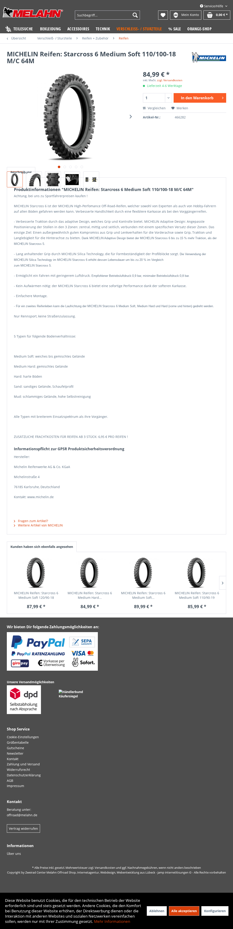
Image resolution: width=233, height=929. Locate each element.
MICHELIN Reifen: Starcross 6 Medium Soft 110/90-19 (197, 595)
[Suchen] (135, 15)
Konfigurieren (215, 911)
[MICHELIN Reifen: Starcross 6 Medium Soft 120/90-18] (36, 573)
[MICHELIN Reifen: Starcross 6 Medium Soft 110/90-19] (197, 573)
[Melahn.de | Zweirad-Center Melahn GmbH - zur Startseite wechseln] (33, 15)
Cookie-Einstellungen (23, 737)
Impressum (15, 786)
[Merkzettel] (163, 15)
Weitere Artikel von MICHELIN (40, 525)
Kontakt (12, 759)
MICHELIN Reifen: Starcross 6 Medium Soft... (143, 595)
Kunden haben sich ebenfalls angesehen (41, 546)
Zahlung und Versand (23, 764)
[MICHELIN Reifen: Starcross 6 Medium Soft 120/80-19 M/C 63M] (143, 573)
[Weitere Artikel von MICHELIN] (209, 58)
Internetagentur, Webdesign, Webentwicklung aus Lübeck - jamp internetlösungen (132, 872)
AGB (10, 780)
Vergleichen (156, 108)
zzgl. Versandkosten (169, 80)
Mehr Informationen (112, 921)
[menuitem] (107, 15)
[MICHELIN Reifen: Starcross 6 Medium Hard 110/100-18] (89, 573)
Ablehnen (156, 911)
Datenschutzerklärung (24, 775)
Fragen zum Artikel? (32, 521)
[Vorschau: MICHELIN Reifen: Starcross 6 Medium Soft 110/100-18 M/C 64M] (15, 179)
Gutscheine (15, 748)
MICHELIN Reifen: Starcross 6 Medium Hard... (90, 595)
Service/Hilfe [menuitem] (213, 6)
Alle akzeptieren (184, 911)
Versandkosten (105, 868)
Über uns (14, 853)
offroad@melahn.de (22, 815)
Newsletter (15, 753)
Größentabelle (18, 742)
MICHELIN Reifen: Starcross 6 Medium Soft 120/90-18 (36, 595)
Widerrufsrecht (18, 769)
